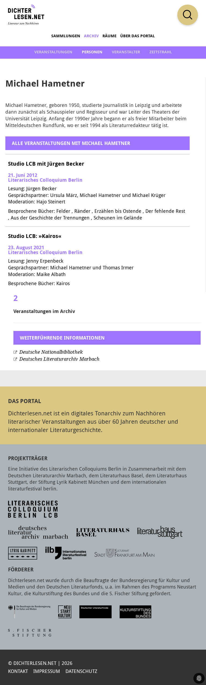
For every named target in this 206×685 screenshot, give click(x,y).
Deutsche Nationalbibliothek (51, 352)
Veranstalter (126, 52)
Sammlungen (65, 36)
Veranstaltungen (53, 52)
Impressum (46, 671)
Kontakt (18, 671)
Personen (92, 52)
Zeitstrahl (160, 52)
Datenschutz (81, 671)
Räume (109, 36)
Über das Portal (137, 36)
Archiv (91, 36)
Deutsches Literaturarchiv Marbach (59, 359)
